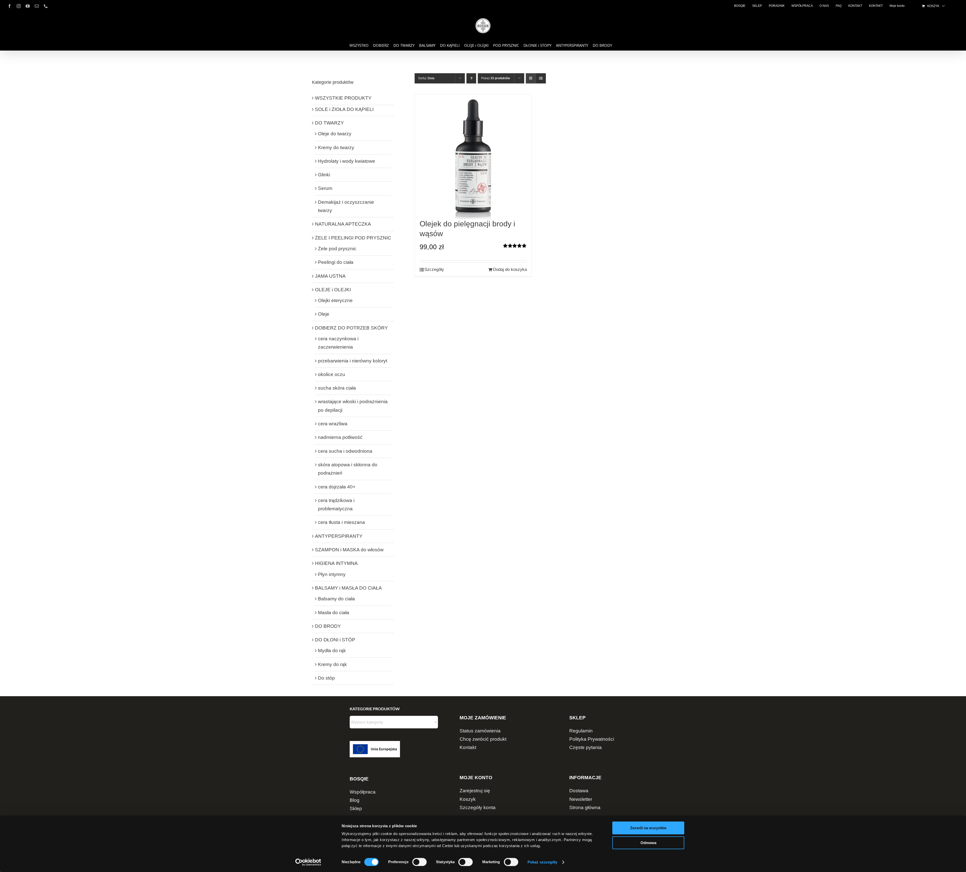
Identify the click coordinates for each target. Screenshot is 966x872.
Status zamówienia (480, 730)
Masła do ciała (333, 612)
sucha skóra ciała (337, 388)
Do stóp (326, 678)
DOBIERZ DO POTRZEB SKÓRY (351, 327)
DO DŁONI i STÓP (335, 639)
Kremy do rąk (332, 664)
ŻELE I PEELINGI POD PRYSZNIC (353, 237)
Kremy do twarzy (336, 147)
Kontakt (468, 747)
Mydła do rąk (332, 650)
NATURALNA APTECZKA (343, 224)
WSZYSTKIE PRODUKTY (343, 98)
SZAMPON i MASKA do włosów (349, 549)
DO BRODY (328, 626)
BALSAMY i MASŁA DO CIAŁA (348, 588)
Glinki (324, 174)
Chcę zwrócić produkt (483, 739)
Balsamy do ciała (336, 598)
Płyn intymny (332, 574)
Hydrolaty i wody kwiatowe (346, 161)
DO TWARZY (329, 123)
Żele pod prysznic (337, 248)
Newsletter (580, 799)
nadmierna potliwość (340, 437)
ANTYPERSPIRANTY (339, 536)
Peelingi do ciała (335, 262)
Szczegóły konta (478, 807)
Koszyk (468, 799)
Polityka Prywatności (591, 739)
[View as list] (541, 78)
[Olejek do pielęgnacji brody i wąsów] (473, 156)
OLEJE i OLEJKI (333, 289)
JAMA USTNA (330, 276)
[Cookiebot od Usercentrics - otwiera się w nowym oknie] (308, 862)
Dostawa (578, 790)
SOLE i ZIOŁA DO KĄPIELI (344, 109)
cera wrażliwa (332, 423)
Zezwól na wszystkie (648, 828)
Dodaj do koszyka (510, 269)
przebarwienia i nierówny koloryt (352, 360)
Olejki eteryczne (335, 300)
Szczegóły (434, 269)
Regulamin (581, 730)
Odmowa (648, 843)
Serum (325, 188)
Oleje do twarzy (334, 133)
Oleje (323, 314)
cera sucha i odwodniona (345, 451)
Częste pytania (585, 747)
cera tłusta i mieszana (341, 522)
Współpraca (363, 792)
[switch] (419, 862)
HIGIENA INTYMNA (336, 563)
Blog (354, 800)
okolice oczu (331, 374)
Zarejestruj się (475, 790)
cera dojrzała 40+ (336, 486)
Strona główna (584, 807)
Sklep (356, 808)
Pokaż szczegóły (542, 862)
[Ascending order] (471, 78)
